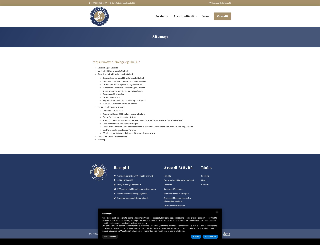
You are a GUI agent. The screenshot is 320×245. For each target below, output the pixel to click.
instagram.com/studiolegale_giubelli (132, 198)
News (206, 16)
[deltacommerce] (224, 234)
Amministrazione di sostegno (176, 193)
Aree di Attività (184, 16)
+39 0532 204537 (99, 3)
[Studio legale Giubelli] (104, 16)
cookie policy (141, 223)
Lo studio (162, 16)
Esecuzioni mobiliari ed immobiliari (179, 180)
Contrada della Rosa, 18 (221, 3)
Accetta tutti (210, 237)
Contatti (204, 184)
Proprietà (168, 184)
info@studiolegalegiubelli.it (123, 3)
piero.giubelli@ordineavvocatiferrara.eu (139, 189)
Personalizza (110, 237)
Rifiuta (196, 237)
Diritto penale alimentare (174, 205)
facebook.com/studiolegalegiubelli (132, 193)
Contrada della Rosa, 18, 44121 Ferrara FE (135, 176)
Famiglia (167, 176)
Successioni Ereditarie (173, 189)
